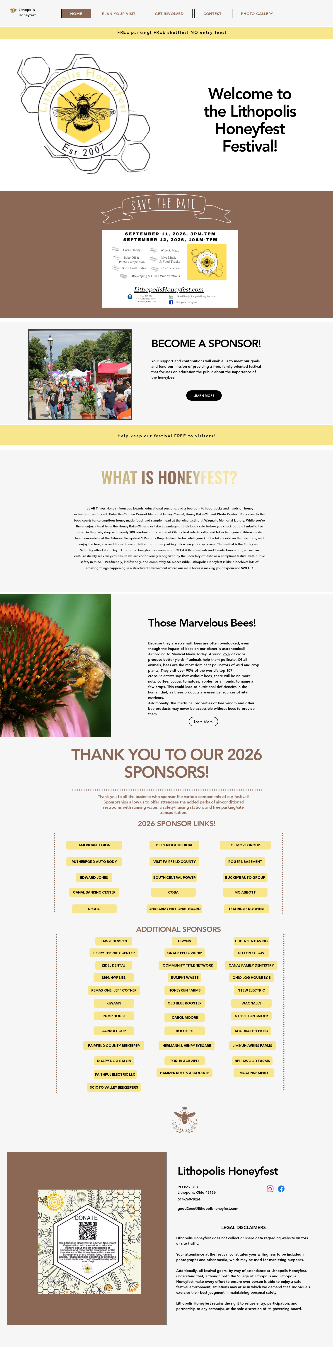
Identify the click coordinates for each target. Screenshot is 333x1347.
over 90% (185, 670)
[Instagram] (270, 1188)
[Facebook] (281, 1188)
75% (226, 654)
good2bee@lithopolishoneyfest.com (208, 1208)
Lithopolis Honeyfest (228, 1171)
